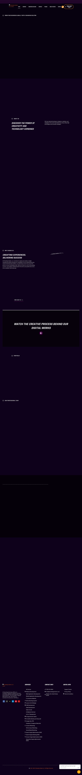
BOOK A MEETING (53, 7)
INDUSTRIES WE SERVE (32, 7)
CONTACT (59, 7)
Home (19, 7)
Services (40, 7)
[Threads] (10, 701)
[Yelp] (19, 701)
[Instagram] (7, 701)
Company (24, 7)
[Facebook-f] (4, 701)
